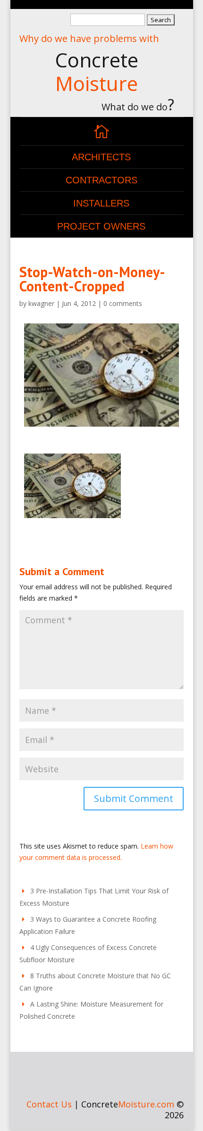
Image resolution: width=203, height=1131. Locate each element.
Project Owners (101, 226)
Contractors (101, 180)
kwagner (41, 303)
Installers (101, 203)
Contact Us (49, 1104)
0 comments (122, 303)
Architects (101, 157)
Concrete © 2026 (132, 1109)
